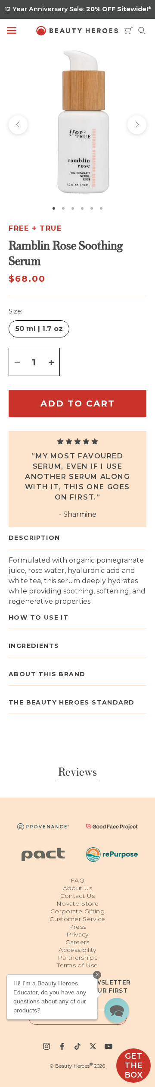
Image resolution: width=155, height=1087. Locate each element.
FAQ (77, 880)
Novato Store (77, 903)
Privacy (77, 934)
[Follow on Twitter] (93, 1046)
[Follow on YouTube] (108, 1046)
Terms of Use (77, 965)
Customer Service (77, 919)
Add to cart (77, 403)
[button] (116, 1010)
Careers (77, 942)
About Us (78, 888)
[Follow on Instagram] (46, 1046)
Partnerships (77, 957)
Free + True (35, 228)
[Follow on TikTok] (77, 1046)
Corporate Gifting (77, 911)
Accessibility (77, 950)
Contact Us (77, 896)
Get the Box (133, 1065)
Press (78, 926)
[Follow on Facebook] (62, 1046)
